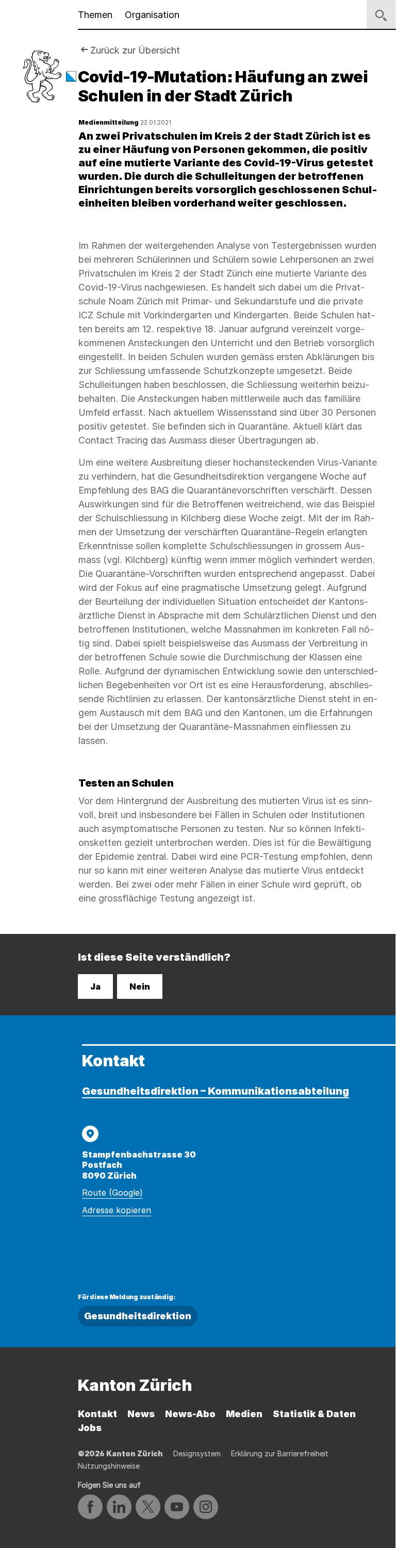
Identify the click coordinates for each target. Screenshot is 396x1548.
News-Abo (190, 1413)
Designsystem (197, 1453)
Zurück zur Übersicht (135, 50)
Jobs (90, 1427)
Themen (95, 14)
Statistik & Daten (314, 1413)
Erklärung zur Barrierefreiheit (279, 1453)
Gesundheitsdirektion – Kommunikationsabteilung (215, 1091)
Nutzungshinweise (109, 1465)
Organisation (152, 14)
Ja (95, 986)
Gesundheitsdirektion (137, 1316)
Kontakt (97, 1413)
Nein (139, 986)
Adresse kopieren (116, 1210)
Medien (244, 1413)
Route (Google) (112, 1192)
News (141, 1413)
